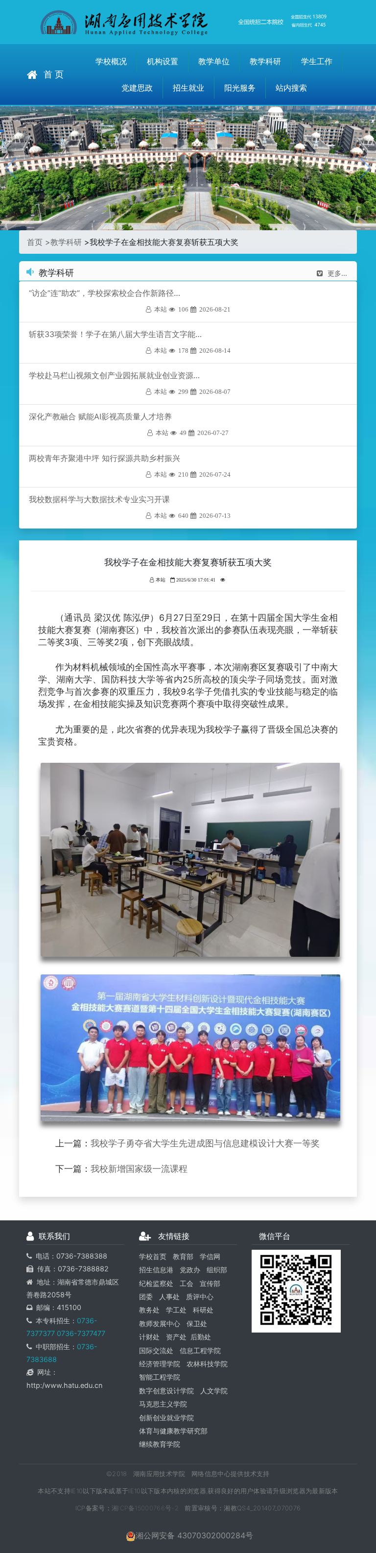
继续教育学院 (159, 1444)
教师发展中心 (159, 1323)
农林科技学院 (207, 1363)
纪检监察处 (156, 1283)
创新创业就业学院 (166, 1417)
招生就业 (188, 88)
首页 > (38, 242)
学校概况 (111, 61)
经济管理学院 (159, 1363)
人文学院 (214, 1390)
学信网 (210, 1256)
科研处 (203, 1310)
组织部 (217, 1269)
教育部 (183, 1256)
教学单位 (214, 61)
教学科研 (265, 61)
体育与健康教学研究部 (173, 1431)
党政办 (190, 1269)
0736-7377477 (80, 1333)
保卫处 (197, 1323)
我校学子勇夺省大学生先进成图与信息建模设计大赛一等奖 (205, 1143)
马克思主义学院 (163, 1404)
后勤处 (200, 1337)
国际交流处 (156, 1350)
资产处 (176, 1337)
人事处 (169, 1296)
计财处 (149, 1337)
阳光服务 (240, 88)
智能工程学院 (159, 1377)
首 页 (54, 74)
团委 (146, 1296)
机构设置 (162, 61)
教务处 (149, 1310)
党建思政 (137, 88)
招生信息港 (156, 1269)
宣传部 (210, 1283)
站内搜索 (291, 88)
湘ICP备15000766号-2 (145, 1508)
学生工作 (316, 61)
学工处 (176, 1310)
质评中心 (199, 1296)
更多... (337, 273)
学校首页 (152, 1256)
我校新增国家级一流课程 (139, 1169)
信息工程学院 (200, 1350)
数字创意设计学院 (166, 1390)
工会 (186, 1283)
